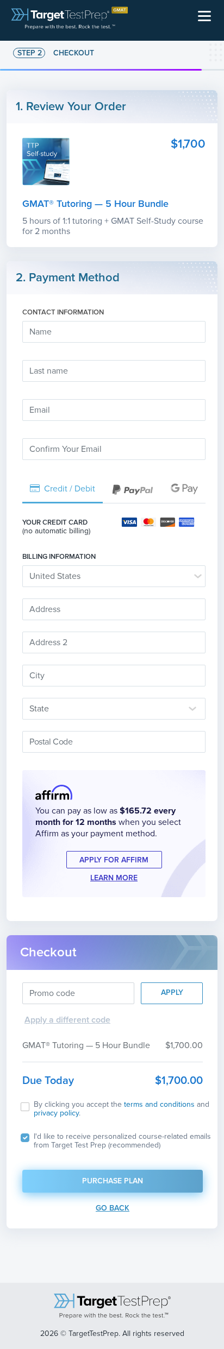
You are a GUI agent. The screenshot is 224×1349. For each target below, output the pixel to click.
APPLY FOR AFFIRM (113, 860)
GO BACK (112, 1208)
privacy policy (56, 1113)
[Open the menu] (204, 17)
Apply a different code (67, 1019)
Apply (172, 992)
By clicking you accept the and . (121, 1109)
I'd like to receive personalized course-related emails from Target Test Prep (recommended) (122, 1141)
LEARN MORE (114, 877)
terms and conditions (159, 1104)
